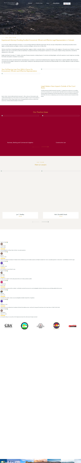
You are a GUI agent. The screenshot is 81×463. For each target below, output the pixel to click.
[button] (36, 147)
